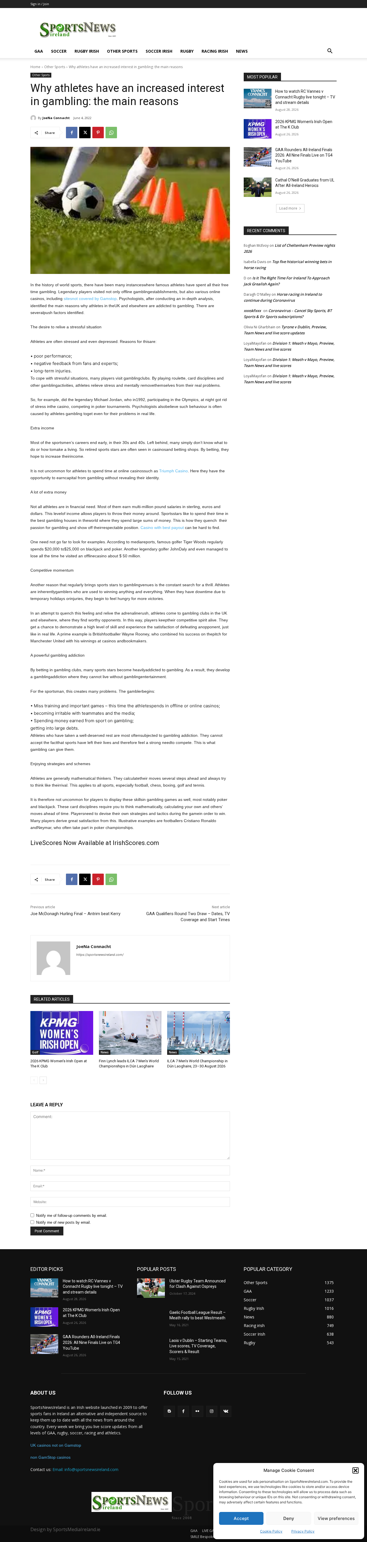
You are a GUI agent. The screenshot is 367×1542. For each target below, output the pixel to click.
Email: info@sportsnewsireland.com (85, 1469)
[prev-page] (34, 1080)
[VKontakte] (225, 1411)
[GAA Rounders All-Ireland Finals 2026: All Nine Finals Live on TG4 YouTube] (258, 157)
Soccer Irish (159, 51)
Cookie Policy (271, 1531)
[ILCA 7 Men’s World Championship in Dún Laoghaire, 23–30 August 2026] (198, 1033)
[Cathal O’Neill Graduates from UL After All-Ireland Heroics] (258, 187)
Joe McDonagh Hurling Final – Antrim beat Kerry (75, 913)
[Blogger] (169, 1411)
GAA (38, 51)
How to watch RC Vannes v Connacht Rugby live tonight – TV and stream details (305, 97)
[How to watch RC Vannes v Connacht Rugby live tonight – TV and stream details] (258, 98)
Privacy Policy (303, 1531)
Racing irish (215, 51)
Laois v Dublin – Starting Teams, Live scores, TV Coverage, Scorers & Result (198, 1346)
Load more (288, 208)
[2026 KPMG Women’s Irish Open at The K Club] (61, 1033)
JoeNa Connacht (56, 118)
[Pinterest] (98, 132)
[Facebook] (71, 132)
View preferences (336, 1518)
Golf (35, 1052)
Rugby (187, 51)
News (242, 51)
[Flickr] (197, 1411)
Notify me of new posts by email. (63, 1222)
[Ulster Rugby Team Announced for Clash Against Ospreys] (151, 1288)
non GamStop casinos (50, 1457)
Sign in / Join (39, 4)
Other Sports (122, 51)
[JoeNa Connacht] (34, 118)
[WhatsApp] (111, 132)
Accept (241, 1518)
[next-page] (43, 1080)
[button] (355, 1470)
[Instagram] (211, 1411)
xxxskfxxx (252, 310)
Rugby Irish (87, 51)
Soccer (59, 51)
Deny (288, 1518)
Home (35, 66)
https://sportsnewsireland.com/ (100, 955)
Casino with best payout (162, 527)
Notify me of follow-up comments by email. (71, 1215)
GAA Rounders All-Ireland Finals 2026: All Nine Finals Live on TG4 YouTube (304, 155)
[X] (85, 132)
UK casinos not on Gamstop (55, 1445)
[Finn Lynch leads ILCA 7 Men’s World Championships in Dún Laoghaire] (130, 1033)
